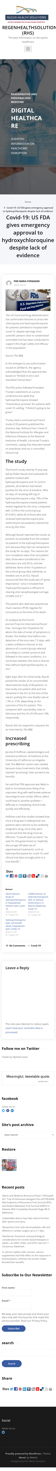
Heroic (22, 1457)
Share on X (43, 1081)
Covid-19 (36, 945)
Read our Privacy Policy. (34, 1320)
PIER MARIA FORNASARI (27, 281)
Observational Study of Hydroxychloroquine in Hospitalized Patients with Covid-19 (16, 901)
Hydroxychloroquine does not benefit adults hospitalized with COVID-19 (16, 924)
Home (28, 201)
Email (6, 1300)
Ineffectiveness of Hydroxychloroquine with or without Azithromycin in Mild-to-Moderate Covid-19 (38, 901)
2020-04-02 (20, 285)
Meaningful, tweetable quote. (28, 1076)
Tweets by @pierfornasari (15, 1056)
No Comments (17, 945)
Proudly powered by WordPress (23, 1453)
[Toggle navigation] (28, 49)
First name (8, 1287)
